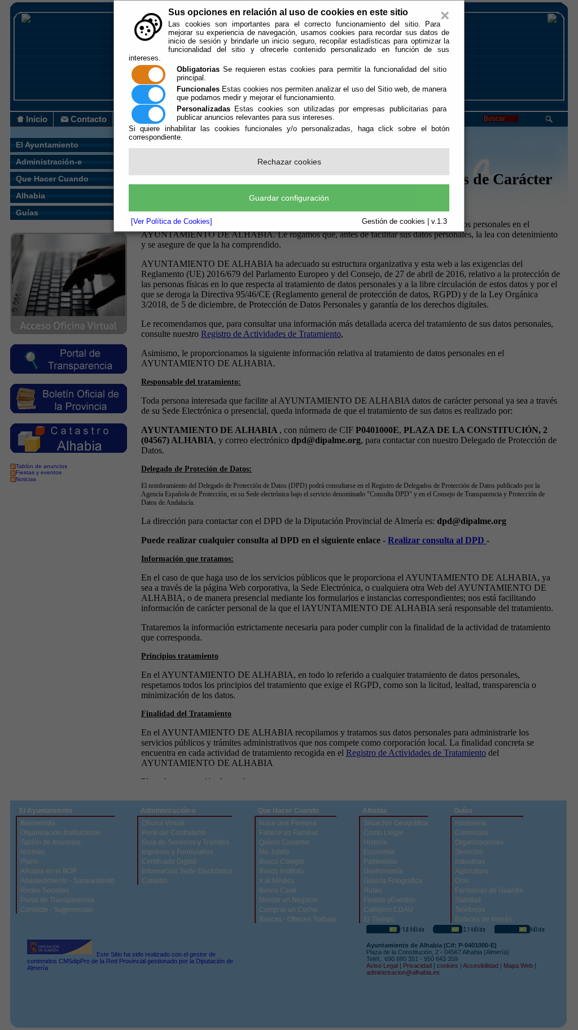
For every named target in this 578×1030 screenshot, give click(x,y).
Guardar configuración (289, 197)
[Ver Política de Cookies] (171, 221)
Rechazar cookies (289, 161)
